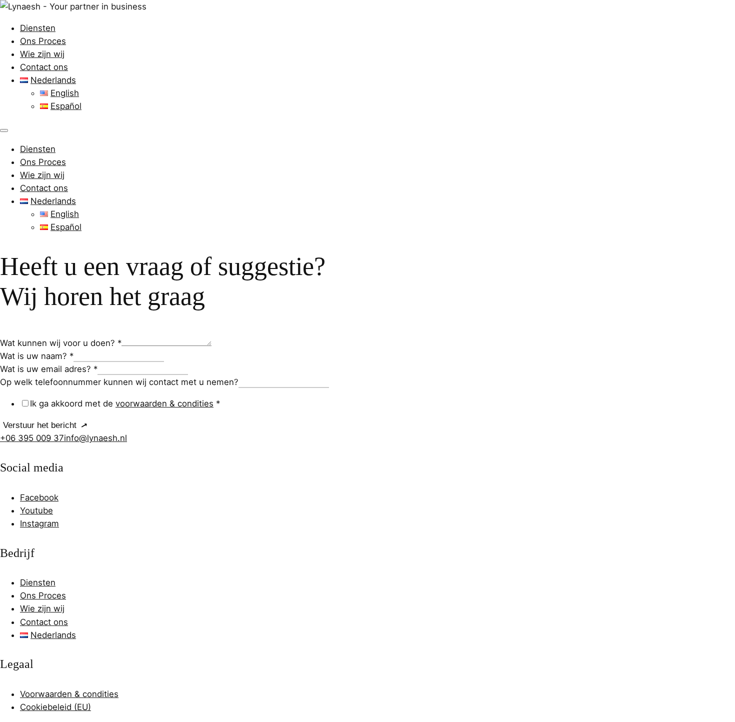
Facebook (39, 497)
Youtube (36, 511)
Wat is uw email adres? (49, 369)
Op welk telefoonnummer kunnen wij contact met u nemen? (119, 382)
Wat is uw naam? (37, 356)
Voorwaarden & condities (69, 694)
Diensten (38, 28)
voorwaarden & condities (165, 403)
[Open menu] (4, 130)
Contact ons (44, 67)
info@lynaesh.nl (95, 438)
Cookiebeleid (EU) (55, 707)
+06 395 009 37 (32, 438)
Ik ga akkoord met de (125, 403)
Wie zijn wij (42, 54)
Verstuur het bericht (39, 425)
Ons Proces (43, 41)
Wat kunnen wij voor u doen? (61, 343)
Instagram (39, 523)
